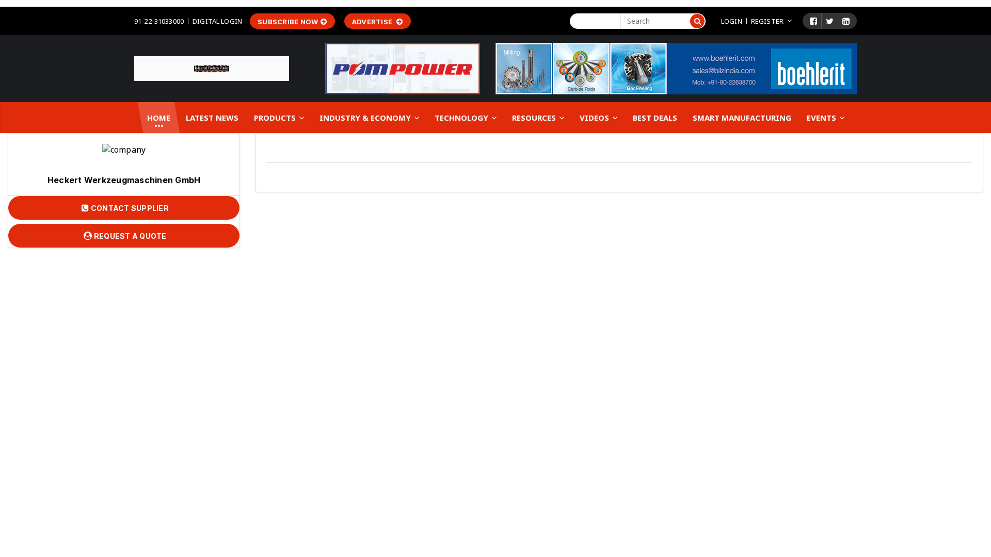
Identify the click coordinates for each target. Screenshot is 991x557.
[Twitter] (830, 21)
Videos (595, 117)
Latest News (212, 117)
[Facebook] (813, 21)
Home (158, 117)
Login (731, 21)
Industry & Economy (366, 117)
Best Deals (655, 117)
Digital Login (217, 21)
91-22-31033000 (159, 21)
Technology (462, 117)
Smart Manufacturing (742, 117)
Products (276, 117)
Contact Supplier (129, 208)
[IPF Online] (211, 67)
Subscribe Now (288, 22)
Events (822, 117)
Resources (535, 117)
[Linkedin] (846, 21)
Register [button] (767, 21)
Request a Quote (129, 236)
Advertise (373, 22)
